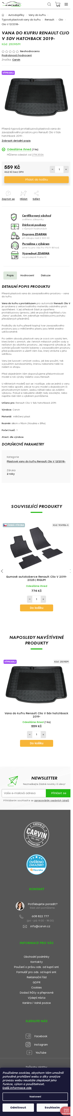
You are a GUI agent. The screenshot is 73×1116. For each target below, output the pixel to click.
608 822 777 (40, 916)
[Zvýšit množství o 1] (66, 169)
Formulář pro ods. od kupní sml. (36, 972)
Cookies (36, 987)
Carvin (16, 59)
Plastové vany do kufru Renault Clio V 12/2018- (36, 461)
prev (2, 571)
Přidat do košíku (36, 179)
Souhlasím (52, 1107)
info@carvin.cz (40, 926)
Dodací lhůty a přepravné (36, 992)
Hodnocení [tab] (27, 275)
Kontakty (36, 962)
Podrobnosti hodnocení (17, 55)
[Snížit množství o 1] (52, 169)
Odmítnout (18, 1107)
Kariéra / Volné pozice (36, 1003)
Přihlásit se (58, 793)
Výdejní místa (36, 998)
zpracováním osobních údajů (51, 800)
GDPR (36, 982)
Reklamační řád (37, 977)
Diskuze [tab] (46, 275)
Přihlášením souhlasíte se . (36, 800)
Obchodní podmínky (36, 956)
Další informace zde (17, 1088)
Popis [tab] (10, 275)
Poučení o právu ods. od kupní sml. (36, 967)
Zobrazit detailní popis (16, 140)
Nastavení (35, 1096)
